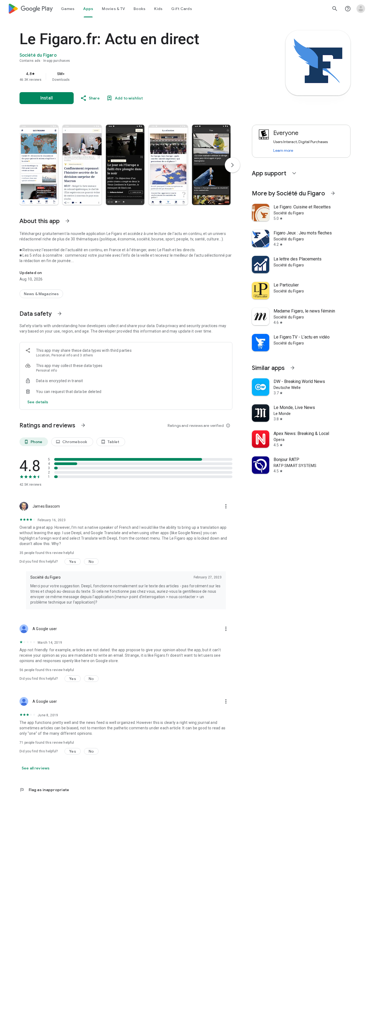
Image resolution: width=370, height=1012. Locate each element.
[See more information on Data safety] (59, 313)
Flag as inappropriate (44, 789)
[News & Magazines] (41, 294)
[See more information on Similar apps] (292, 367)
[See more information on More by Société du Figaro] (332, 193)
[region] (128, 76)
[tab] (68, 8)
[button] (39, 165)
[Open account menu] (360, 8)
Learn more (283, 150)
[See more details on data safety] (38, 401)
